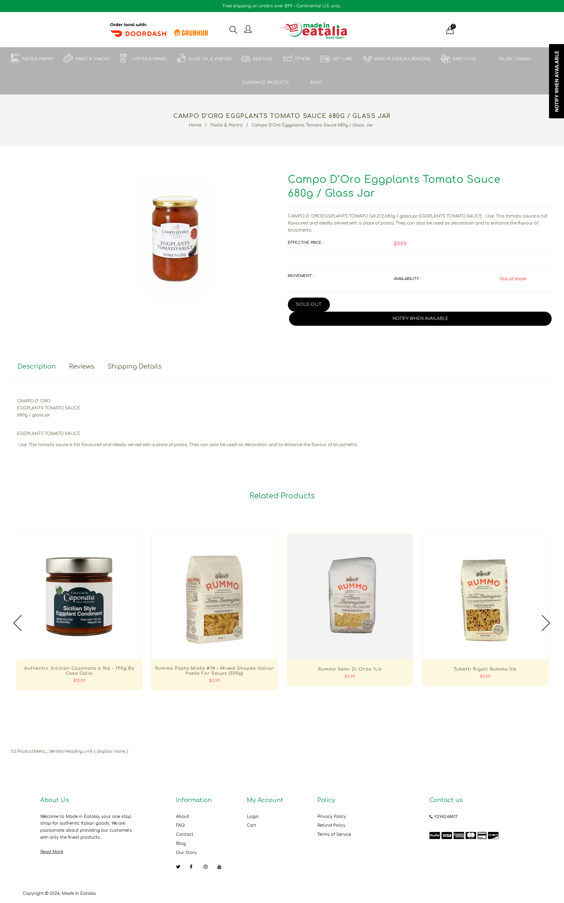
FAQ (180, 825)
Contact (184, 834)
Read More (51, 852)
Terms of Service (334, 834)
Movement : (301, 276)
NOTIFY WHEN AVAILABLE (420, 318)
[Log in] (248, 29)
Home (195, 125)
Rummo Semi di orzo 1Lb (350, 669)
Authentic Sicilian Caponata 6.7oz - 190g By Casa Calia (79, 671)
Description (37, 366)
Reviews (81, 366)
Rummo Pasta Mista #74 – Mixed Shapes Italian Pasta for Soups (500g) (214, 671)
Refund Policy (331, 825)
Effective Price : (305, 243)
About (182, 816)
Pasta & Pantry (226, 125)
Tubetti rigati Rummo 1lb (485, 669)
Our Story (186, 852)
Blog (181, 843)
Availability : (407, 279)
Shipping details (135, 366)
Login (253, 816)
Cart (251, 825)
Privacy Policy (331, 816)
